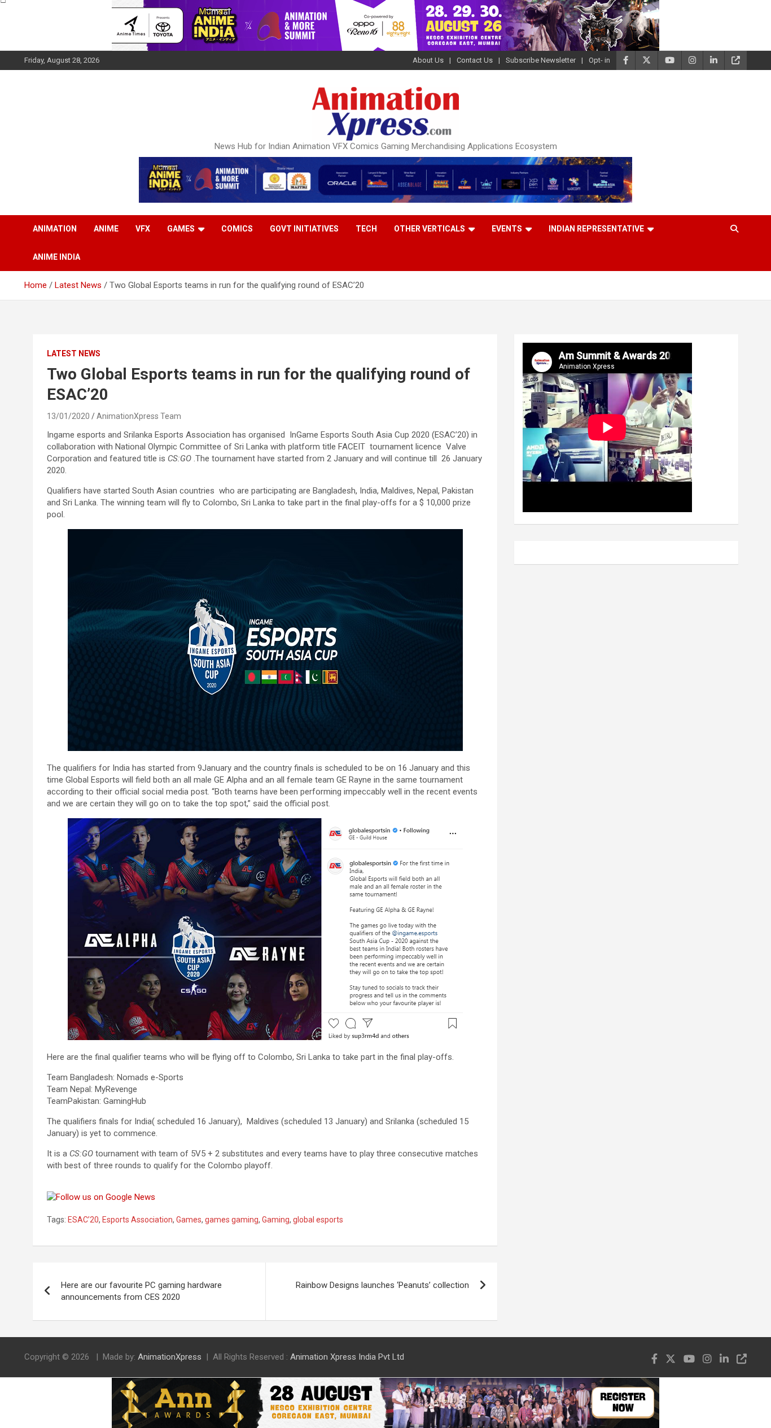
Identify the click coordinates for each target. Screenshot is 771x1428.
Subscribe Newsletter (541, 60)
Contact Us (475, 60)
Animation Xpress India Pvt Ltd (347, 1357)
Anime (106, 228)
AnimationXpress (169, 1357)
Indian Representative (596, 228)
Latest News (73, 353)
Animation (55, 228)
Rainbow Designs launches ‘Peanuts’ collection (382, 1285)
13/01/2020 (68, 416)
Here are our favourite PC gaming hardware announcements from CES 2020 (141, 1291)
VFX (142, 228)
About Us (428, 60)
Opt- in (599, 60)
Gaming (276, 1219)
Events (507, 228)
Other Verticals (429, 228)
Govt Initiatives (304, 228)
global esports (318, 1219)
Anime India (56, 256)
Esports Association (137, 1219)
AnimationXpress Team (139, 416)
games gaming (232, 1219)
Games (181, 228)
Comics (237, 228)
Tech (366, 228)
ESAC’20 (83, 1219)
